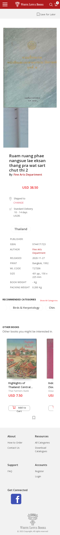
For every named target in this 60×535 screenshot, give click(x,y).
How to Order (15, 442)
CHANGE (19, 202)
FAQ (10, 471)
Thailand (20, 229)
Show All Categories (49, 300)
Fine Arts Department (28, 174)
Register (39, 471)
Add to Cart (21, 408)
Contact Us (14, 447)
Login (38, 476)
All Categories (42, 442)
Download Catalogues (41, 449)
